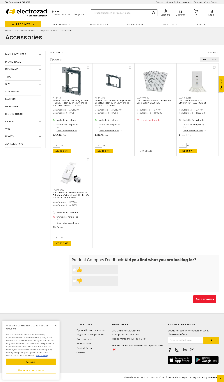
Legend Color (14, 114)
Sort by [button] (212, 52)
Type (8, 76)
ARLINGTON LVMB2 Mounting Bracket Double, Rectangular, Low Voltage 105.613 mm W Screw (113, 103)
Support (13, 2)
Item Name (11, 69)
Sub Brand (12, 91)
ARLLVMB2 (100, 98)
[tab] (23, 54)
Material (11, 99)
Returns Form (84, 343)
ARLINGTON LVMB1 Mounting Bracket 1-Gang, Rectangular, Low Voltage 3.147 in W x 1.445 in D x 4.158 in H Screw (70, 104)
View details (146, 151)
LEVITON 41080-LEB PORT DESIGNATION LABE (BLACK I (192, 101)
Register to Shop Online (205, 2)
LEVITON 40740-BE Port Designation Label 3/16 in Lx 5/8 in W (154, 101)
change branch (80, 14)
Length (9, 136)
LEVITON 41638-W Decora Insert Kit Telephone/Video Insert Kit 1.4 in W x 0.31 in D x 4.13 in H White (71, 195)
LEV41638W (58, 190)
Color (9, 121)
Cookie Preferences (130, 377)
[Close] (55, 325)
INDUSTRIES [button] (133, 24)
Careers (81, 352)
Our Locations (84, 339)
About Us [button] (168, 24)
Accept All (31, 362)
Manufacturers (15, 54)
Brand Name (13, 61)
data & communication (25, 30)
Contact (203, 24)
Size (7, 84)
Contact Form (84, 348)
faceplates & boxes (48, 30)
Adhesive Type (14, 143)
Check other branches (67, 130)
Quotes (159, 2)
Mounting (11, 106)
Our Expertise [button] (59, 24)
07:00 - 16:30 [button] (61, 14)
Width (9, 128)
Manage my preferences (31, 370)
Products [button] (23, 24)
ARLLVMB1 (57, 98)
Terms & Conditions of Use (152, 377)
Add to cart (61, 151)
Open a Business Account (178, 2)
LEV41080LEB (185, 98)
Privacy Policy (42, 355)
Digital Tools (99, 24)
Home (8, 30)
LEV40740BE (143, 98)
